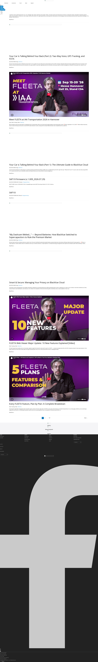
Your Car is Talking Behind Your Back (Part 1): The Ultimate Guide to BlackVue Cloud (48, 164)
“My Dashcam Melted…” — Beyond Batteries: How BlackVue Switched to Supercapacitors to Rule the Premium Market (43, 236)
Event (10, 122)
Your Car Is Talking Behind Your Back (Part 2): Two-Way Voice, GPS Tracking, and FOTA (47, 57)
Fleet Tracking (14, 122)
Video (19, 122)
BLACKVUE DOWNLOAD (13, 182)
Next (85, 417)
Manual (20, 195)
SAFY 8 (12, 192)
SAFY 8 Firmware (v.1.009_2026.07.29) (27, 179)
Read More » (11, 19)
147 (49, 417)
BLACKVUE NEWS (12, 61)
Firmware (20, 182)
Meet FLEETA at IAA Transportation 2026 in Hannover (34, 119)
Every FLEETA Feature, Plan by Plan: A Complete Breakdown (37, 403)
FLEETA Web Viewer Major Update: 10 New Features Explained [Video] (42, 343)
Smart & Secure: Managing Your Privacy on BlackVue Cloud (36, 282)
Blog (17, 61)
